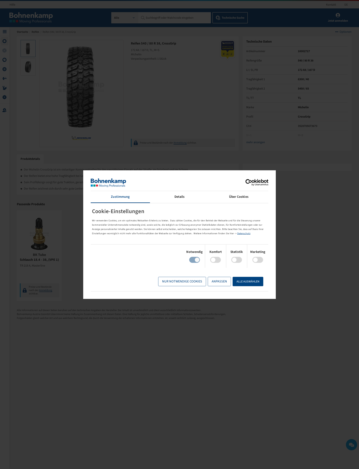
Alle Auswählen (248, 281)
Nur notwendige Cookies (182, 281)
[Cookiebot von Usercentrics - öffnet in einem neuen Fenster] (252, 182)
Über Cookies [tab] (238, 196)
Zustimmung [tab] (120, 196)
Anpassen (219, 281)
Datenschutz (244, 233)
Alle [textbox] (116, 18)
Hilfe (12, 5)
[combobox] (124, 17)
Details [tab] (179, 196)
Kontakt (331, 5)
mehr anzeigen (255, 142)
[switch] (215, 260)
